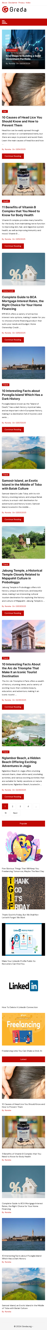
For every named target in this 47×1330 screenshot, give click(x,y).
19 (6, 813)
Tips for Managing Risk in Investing (21, 57)
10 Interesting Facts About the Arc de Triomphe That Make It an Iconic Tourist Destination (21, 670)
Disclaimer (12, 2)
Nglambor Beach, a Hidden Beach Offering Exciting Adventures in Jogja (21, 762)
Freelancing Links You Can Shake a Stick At (22, 1050)
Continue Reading (13, 156)
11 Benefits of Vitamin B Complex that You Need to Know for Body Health (21, 211)
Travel (5, 385)
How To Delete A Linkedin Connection (20, 1007)
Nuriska (12, 63)
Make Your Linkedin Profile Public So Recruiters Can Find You (19, 962)
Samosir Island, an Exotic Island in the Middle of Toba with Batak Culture (22, 484)
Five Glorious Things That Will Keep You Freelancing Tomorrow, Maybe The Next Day (23, 870)
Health (6, 201)
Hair (5, 111)
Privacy (22, 2)
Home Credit (8, 291)
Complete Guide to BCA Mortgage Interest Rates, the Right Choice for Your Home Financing (23, 303)
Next (15, 813)
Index (28, 2)
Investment (11, 50)
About (4, 2)
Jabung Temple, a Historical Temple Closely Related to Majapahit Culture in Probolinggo (22, 576)
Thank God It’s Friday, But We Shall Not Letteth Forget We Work (20, 916)
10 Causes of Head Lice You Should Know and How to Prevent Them (22, 121)
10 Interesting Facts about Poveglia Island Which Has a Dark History (22, 395)
